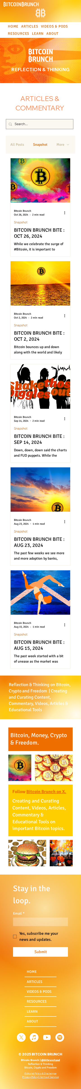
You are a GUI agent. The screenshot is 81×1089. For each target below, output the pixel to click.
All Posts (17, 144)
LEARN (32, 1011)
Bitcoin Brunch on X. (46, 791)
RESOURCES (37, 1001)
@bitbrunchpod (50, 1060)
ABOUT (32, 1021)
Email (19, 913)
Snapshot (40, 144)
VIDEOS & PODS (39, 991)
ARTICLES (34, 982)
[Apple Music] (34, 1037)
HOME (32, 971)
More (60, 144)
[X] (21, 1037)
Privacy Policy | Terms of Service (40, 1076)
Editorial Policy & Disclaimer (40, 1073)
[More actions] (66, 212)
